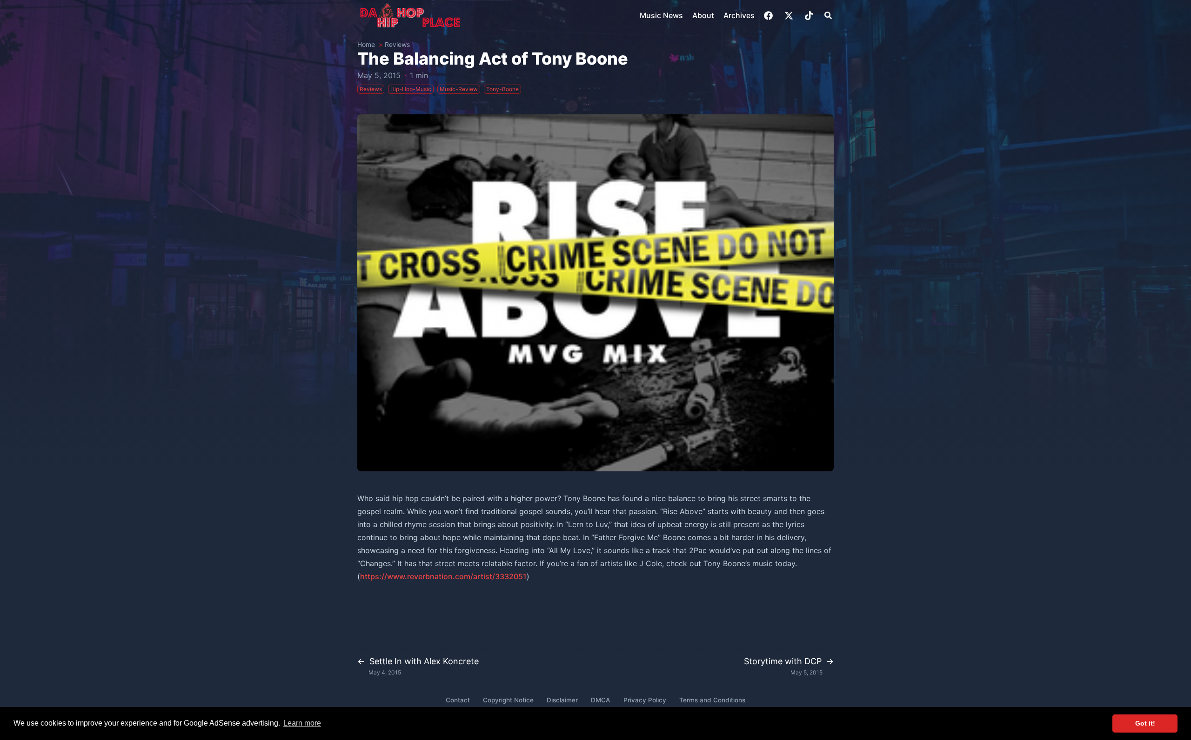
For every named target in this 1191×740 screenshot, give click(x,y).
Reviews (397, 44)
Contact (458, 700)
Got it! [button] (1145, 723)
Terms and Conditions (712, 700)
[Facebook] (769, 15)
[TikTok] (809, 15)
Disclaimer (562, 700)
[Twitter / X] (789, 15)
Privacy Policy (644, 700)
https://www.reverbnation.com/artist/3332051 (443, 576)
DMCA (600, 700)
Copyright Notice (508, 700)
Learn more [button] (302, 723)
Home (366, 44)
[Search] (828, 15)
